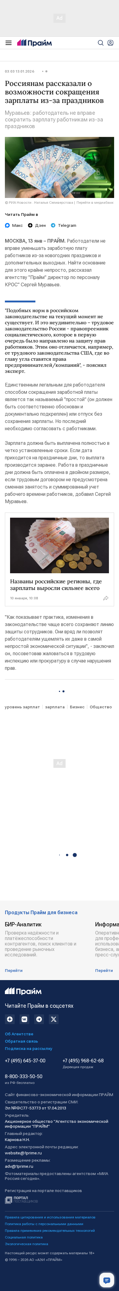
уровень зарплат (22, 706)
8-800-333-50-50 (23, 1079)
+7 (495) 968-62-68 (83, 1063)
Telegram (67, 225)
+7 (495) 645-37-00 (25, 1061)
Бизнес (77, 706)
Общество (101, 706)
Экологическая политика (26, 1244)
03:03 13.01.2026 (19, 71)
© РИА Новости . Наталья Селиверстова (39, 202)
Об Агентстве (19, 1033)
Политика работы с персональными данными (44, 1224)
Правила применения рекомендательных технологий (50, 1230)
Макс (17, 225)
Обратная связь (21, 1041)
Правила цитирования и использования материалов (50, 1217)
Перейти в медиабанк (95, 202)
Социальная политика (24, 1237)
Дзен (40, 225)
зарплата (55, 706)
